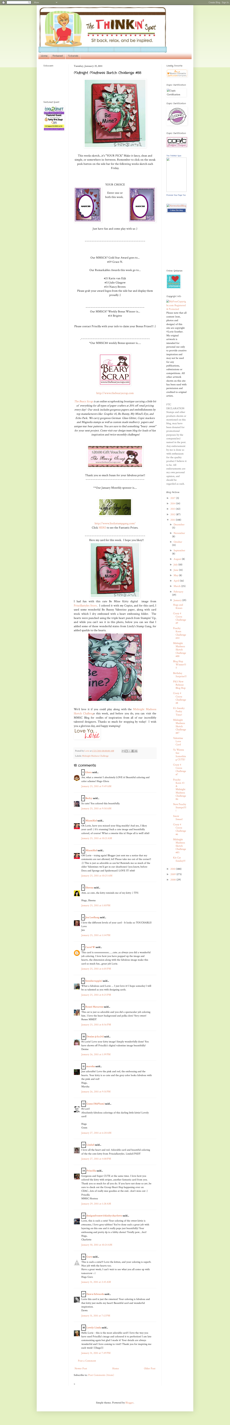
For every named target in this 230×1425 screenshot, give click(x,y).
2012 (173, 514)
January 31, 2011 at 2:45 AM (96, 1282)
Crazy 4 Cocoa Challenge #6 (179, 829)
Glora (88, 772)
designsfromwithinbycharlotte (104, 1215)
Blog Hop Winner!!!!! (179, 665)
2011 (173, 520)
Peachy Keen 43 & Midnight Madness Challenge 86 (179, 789)
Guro (89, 1257)
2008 (173, 879)
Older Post (149, 1368)
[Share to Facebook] (133, 751)
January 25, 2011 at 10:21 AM (96, 838)
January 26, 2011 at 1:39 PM (95, 1054)
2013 (173, 509)
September (179, 550)
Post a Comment (87, 1361)
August (178, 559)
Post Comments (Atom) (101, 1375)
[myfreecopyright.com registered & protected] (176, 309)
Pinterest (58, 56)
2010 (173, 869)
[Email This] (123, 751)
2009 (173, 874)
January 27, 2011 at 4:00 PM (96, 1159)
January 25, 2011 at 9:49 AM (96, 786)
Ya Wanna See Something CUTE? (179, 754)
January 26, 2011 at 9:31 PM (95, 1091)
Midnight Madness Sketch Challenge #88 (179, 649)
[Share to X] (129, 751)
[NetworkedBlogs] (176, 209)
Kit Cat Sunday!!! (179, 859)
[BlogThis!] (126, 751)
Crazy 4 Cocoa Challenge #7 (179, 769)
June (176, 570)
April (177, 581)
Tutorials (73, 56)
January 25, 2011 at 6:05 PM (96, 969)
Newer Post (81, 1368)
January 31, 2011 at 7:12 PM (95, 1315)
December (179, 524)
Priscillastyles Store (85, 605)
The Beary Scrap (84, 401)
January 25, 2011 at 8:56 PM (96, 1024)
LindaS (90, 1145)
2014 (173, 503)
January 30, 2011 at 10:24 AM (96, 1245)
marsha (90, 1066)
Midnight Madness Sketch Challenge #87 (179, 726)
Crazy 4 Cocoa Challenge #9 (179, 618)
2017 (173, 498)
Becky (88, 798)
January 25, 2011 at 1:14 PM (95, 935)
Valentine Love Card (178, 741)
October (178, 542)
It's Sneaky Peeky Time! (179, 711)
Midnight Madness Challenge (95, 755)
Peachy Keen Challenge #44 (179, 633)
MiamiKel (91, 820)
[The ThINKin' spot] (176, 191)
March (177, 586)
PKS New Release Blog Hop (179, 685)
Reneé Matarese (94, 1007)
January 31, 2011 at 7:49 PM (95, 1353)
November (179, 533)
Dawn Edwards (95, 1294)
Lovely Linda (93, 1327)
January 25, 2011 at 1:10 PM (95, 905)
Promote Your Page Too (176, 195)
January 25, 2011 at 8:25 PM (96, 995)
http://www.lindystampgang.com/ (115, 523)
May (176, 575)
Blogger (129, 1402)
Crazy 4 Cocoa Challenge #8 (179, 698)
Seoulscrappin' (93, 981)
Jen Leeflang (92, 917)
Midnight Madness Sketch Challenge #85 (179, 846)
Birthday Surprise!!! (180, 674)
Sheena (89, 887)
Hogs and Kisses (178, 606)
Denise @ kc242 (95, 1036)
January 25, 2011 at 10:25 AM (96, 875)
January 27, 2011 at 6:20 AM (96, 1133)
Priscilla (91, 1171)
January (178, 600)
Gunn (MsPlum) (95, 1104)
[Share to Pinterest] (136, 751)
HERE (102, 528)
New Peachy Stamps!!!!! (179, 807)
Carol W (90, 947)
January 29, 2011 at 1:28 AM (96, 1204)
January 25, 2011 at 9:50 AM (96, 808)
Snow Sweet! (178, 817)
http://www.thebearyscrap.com (115, 393)
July (176, 564)
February (178, 591)
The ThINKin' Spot (173, 156)
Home (44, 56)
